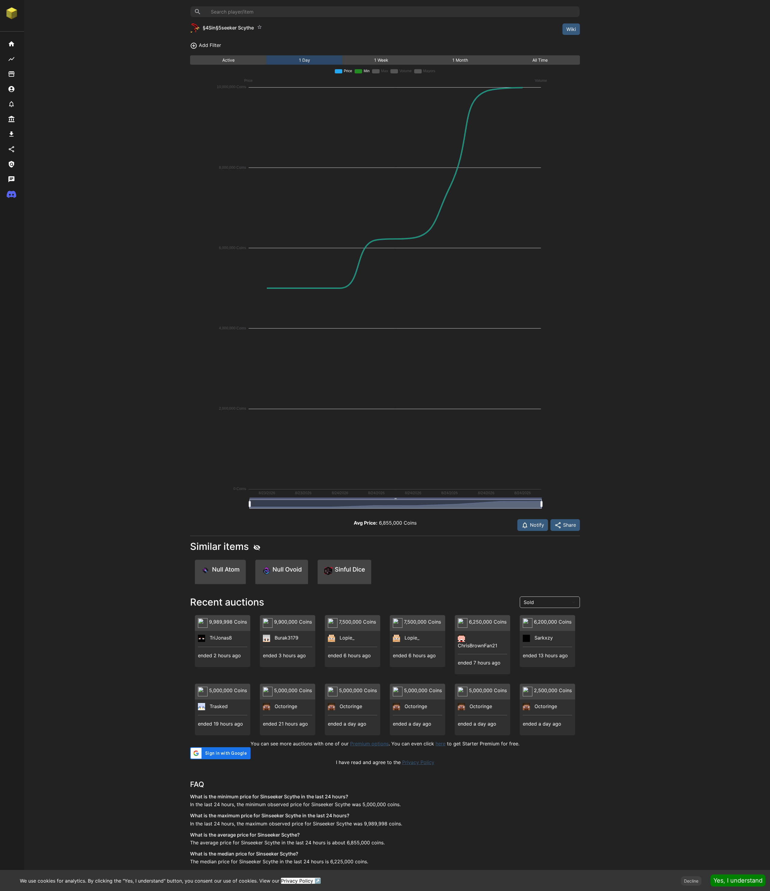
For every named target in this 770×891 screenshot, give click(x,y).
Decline (691, 880)
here (440, 744)
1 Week (381, 60)
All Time (540, 60)
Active (228, 60)
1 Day (304, 60)
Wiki (571, 29)
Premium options (369, 744)
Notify (536, 525)
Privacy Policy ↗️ (301, 881)
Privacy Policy (418, 762)
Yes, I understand (737, 880)
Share (569, 525)
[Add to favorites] (259, 27)
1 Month (460, 60)
